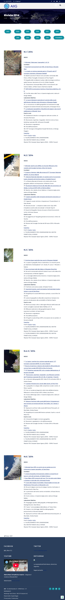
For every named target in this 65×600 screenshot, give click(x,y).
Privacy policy (7, 598)
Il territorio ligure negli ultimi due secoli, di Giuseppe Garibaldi (41, 260)
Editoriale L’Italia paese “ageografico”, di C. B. (37, 62)
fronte (30, 135)
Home (5, 18)
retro (34, 135)
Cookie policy (15, 598)
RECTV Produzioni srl (22, 593)
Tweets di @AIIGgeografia (40, 550)
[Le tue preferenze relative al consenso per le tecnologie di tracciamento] (62, 597)
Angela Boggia (14, 596)
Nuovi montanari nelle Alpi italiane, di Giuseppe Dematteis (41, 269)
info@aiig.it (18, 1)
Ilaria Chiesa (13, 593)
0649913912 (8, 1)
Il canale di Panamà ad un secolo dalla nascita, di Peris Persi (42, 383)
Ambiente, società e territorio (19, 18)
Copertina (26, 133)
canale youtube (16, 580)
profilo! (45, 570)
